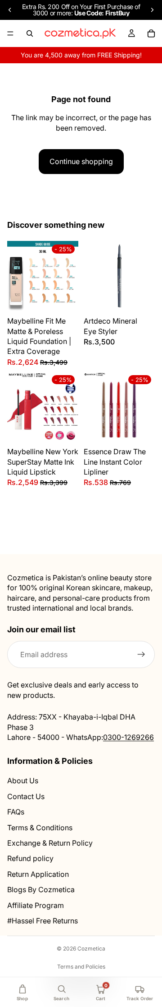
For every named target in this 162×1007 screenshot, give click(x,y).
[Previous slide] (10, 10)
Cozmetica (91, 948)
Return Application (38, 874)
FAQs (15, 811)
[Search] (30, 33)
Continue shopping (81, 161)
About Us (22, 781)
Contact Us (26, 796)
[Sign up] (141, 654)
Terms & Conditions (39, 827)
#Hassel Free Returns (42, 920)
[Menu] (10, 33)
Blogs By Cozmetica (41, 889)
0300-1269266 (128, 737)
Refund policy (30, 858)
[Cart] (151, 33)
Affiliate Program (35, 905)
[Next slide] (152, 10)
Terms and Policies (81, 966)
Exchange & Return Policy (50, 842)
